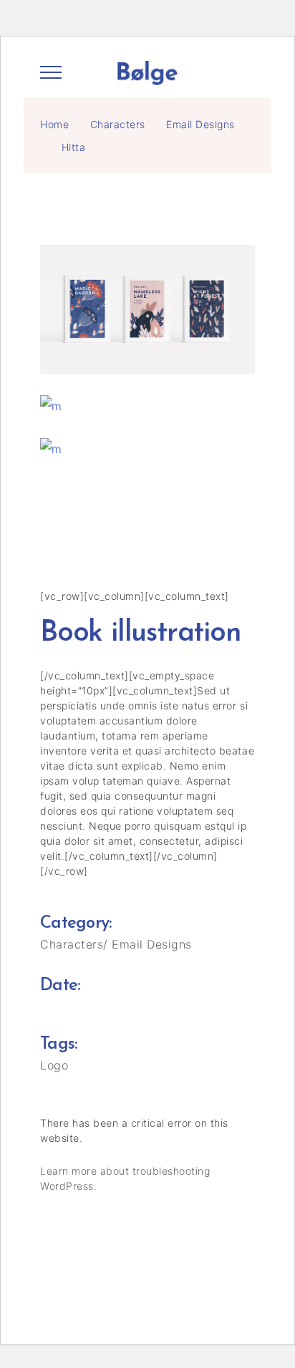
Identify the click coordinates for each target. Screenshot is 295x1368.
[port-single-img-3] (147, 406)
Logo (54, 1065)
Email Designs (200, 124)
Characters (117, 124)
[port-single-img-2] (147, 309)
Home (54, 124)
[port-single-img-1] (147, 449)
